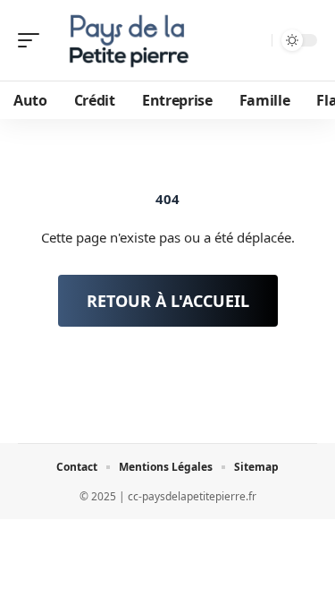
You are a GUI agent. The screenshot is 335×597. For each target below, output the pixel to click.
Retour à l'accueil (168, 300)
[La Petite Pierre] (128, 40)
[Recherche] (256, 41)
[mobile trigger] (33, 40)
